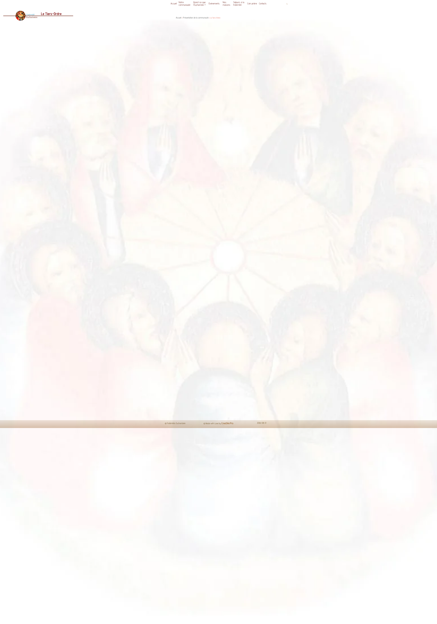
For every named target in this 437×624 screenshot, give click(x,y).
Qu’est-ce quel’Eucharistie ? (199, 3)
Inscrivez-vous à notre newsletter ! (370, 399)
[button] (287, 4)
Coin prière (252, 3)
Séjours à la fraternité (238, 3)
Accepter (257, 620)
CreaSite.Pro (227, 423)
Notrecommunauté (184, 3)
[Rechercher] (279, 363)
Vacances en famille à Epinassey (161, 399)
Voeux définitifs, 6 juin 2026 (90, 399)
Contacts (263, 3)
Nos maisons (226, 3)
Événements (214, 3)
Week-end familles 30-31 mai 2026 (231, 399)
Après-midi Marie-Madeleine (298, 399)
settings (233, 621)
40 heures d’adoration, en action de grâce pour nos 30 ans (31, 399)
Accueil (174, 3)
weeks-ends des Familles (301, 286)
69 (224, 406)
